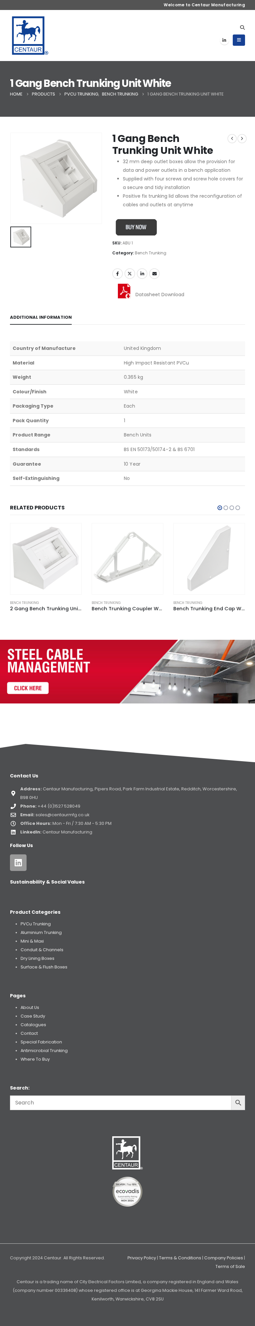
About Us (30, 1007)
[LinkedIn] (224, 40)
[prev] (232, 138)
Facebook (117, 273)
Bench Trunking (150, 253)
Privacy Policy (142, 1258)
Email (154, 273)
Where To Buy (35, 1059)
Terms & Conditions (180, 1258)
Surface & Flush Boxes (44, 967)
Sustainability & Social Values (47, 882)
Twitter (130, 273)
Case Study (33, 1016)
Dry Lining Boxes (37, 958)
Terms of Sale (230, 1266)
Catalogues (33, 1025)
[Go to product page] (45, 558)
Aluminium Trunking (41, 932)
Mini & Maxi (32, 941)
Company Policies (223, 1258)
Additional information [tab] (41, 317)
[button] (242, 27)
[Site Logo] (30, 35)
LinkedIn (142, 273)
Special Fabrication (41, 1042)
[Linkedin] (18, 862)
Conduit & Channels (42, 950)
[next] (242, 138)
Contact (29, 1033)
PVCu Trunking (36, 924)
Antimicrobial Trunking (44, 1050)
